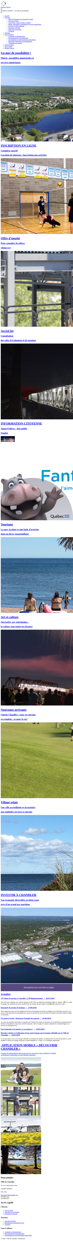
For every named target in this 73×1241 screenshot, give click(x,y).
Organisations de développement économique (22, 40)
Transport (11, 31)
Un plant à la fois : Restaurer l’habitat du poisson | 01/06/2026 (26, 1018)
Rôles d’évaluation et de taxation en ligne (20, 19)
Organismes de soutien (15, 43)
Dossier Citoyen (9, 48)
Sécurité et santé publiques (16, 26)
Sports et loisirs (9, 45)
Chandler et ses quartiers (12, 1212)
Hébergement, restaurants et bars (14, 1223)
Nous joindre (8, 46)
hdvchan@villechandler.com (9, 1195)
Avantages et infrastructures (16, 36)
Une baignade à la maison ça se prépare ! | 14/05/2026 (22, 1029)
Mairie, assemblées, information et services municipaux (24, 24)
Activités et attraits (10, 1221)
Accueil (7, 16)
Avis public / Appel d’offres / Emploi (19, 22)
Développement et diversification (18, 38)
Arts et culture (9, 1210)
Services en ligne (13, 21)
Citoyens (7, 17)
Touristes (7, 33)
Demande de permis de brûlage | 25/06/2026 (19, 1008)
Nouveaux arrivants (14, 28)
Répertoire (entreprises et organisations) (20, 41)
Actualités (6, 994)
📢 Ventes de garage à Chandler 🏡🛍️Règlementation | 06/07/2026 (28, 998)
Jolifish (27, 1238)
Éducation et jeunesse (14, 29)
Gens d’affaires (9, 34)
